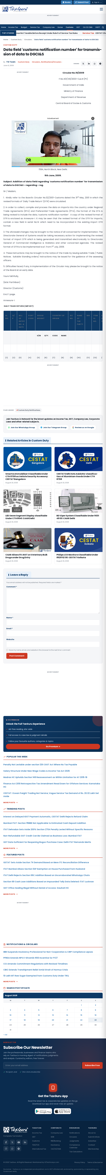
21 (67, 1020)
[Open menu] (101, 9)
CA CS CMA (87, 27)
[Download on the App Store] (62, 1111)
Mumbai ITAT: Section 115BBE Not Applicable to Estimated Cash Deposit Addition (44, 823)
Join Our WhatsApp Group (23, 427)
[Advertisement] (22, 97)
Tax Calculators (75, 1151)
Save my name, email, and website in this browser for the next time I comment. (40, 650)
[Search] (103, 27)
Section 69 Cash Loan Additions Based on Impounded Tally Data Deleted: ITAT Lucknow (48, 881)
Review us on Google (84, 427)
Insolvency (55, 1145)
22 (81, 1020)
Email (9, 628)
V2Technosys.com (51, 1162)
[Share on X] (83, 63)
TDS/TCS (35, 1145)
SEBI (52, 1137)
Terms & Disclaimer (95, 1162)
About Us (92, 1133)
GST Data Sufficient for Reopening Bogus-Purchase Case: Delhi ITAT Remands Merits (47, 842)
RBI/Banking (56, 1141)
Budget (24, 27)
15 (81, 1015)
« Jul (5, 1035)
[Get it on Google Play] (43, 1111)
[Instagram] (6, 1148)
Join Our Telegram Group (55, 427)
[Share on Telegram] (100, 63)
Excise (60, 27)
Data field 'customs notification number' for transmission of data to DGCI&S (52, 52)
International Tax (39, 1149)
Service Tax (35, 27)
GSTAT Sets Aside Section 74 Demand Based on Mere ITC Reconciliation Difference (46, 862)
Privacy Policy (79, 1162)
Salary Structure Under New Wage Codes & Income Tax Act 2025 (36, 771)
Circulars (28, 39)
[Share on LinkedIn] (89, 63)
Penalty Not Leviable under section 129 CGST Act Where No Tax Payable (40, 764)
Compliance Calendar (74, 1146)
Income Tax (13, 27)
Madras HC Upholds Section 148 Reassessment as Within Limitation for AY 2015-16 (45, 777)
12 (39, 1015)
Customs (69, 27)
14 (67, 1015)
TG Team (10, 62)
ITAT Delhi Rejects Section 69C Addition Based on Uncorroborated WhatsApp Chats (46, 875)
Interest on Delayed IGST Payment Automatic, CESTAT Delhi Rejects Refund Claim (45, 816)
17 (10, 1020)
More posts (9, 802)
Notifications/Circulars (51, 62)
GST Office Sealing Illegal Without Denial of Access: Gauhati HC (36, 888)
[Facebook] (6, 1142)
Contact (91, 1145)
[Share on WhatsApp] (94, 63)
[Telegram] (18, 1148)
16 (95, 1015)
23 (95, 1020)
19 (39, 1020)
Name (9, 617)
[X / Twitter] (12, 1142)
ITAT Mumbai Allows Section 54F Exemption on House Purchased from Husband (44, 869)
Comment (11, 586)
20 (53, 1020)
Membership (93, 1149)
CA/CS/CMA (56, 1149)
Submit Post (83, 2)
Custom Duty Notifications (29, 410)
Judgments (74, 1141)
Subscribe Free (92, 1065)
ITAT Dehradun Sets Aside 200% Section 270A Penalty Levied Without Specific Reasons (48, 829)
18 (25, 1020)
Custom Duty (16, 39)
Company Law (49, 27)
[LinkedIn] (25, 1142)
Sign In (96, 2)
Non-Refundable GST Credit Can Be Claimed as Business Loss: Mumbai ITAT (42, 835)
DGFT (98, 27)
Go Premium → (53, 746)
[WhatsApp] (12, 1148)
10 (10, 1015)
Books (68, 2)
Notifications (74, 1133)
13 (53, 1015)
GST (78, 27)
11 (24, 1015)
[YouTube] (18, 1142)
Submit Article (94, 1137)
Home (3, 27)
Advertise (92, 1141)
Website (10, 639)
